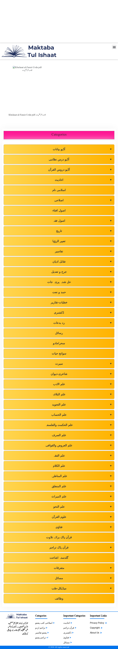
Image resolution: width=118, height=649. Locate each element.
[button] (114, 47)
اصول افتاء (59, 210)
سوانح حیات (59, 353)
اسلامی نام (59, 190)
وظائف (59, 598)
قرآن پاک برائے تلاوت (59, 537)
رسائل (59, 333)
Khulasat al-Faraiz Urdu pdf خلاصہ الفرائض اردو (27, 115)
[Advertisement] (59, 21)
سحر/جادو (59, 343)
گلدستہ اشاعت (59, 557)
